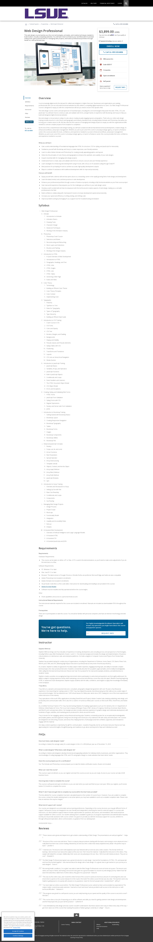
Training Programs (34, 24)
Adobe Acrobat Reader (49, 587)
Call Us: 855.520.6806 (120, 24)
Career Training (65, 924)
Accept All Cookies (18, 931)
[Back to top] (76, 922)
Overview (28, 98)
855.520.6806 (29, 130)
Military (98, 924)
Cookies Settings (18, 935)
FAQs (26, 113)
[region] (18, 926)
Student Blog (115, 924)
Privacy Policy (79, 937)
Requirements (29, 105)
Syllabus (27, 102)
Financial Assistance (102, 926)
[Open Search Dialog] (126, 3)
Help (98, 928)
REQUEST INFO (120, 87)
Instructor (28, 109)
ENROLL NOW (113, 46)
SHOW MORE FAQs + (45, 823)
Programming (44, 24)
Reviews (27, 117)
